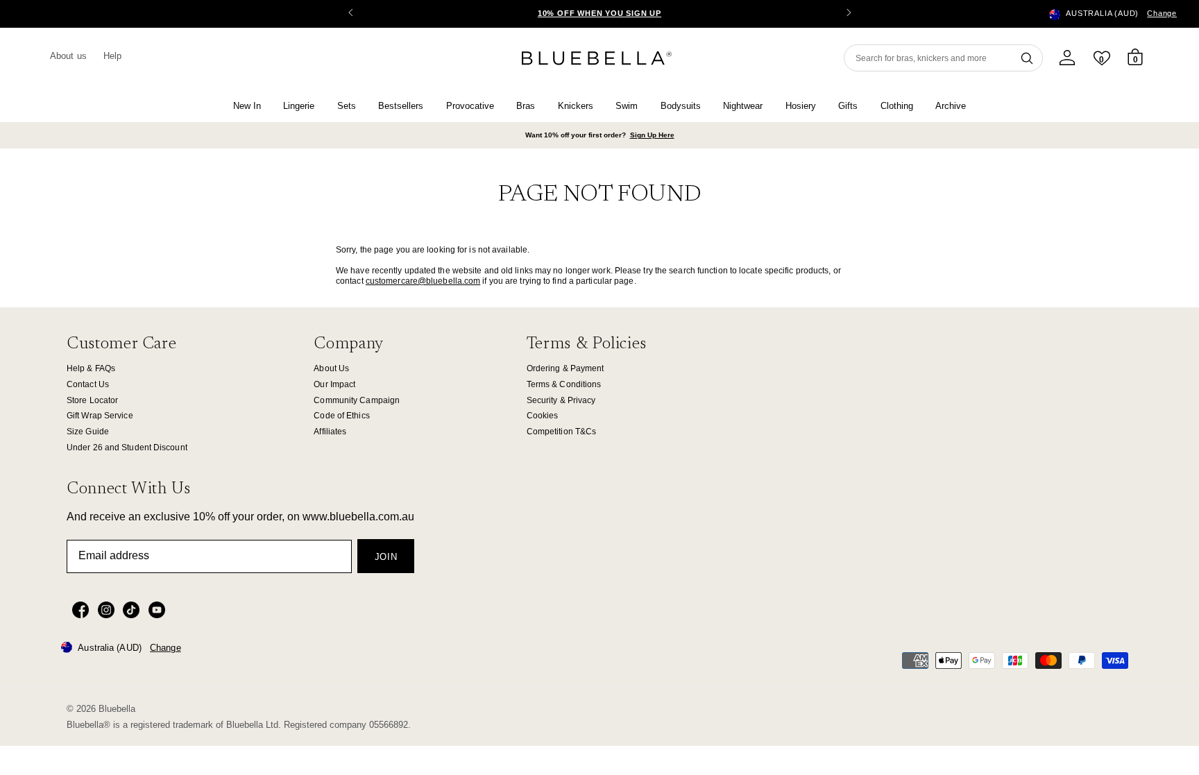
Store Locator (92, 400)
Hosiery (800, 106)
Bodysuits (681, 106)
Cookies (543, 415)
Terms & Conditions (564, 384)
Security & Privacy (561, 400)
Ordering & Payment (565, 368)
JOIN (386, 557)
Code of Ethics (341, 415)
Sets (346, 106)
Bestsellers (400, 106)
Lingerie (298, 106)
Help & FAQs (91, 368)
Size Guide (88, 431)
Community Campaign (357, 400)
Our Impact (334, 384)
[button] (848, 14)
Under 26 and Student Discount (127, 447)
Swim (626, 106)
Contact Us (88, 384)
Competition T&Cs (562, 431)
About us (68, 56)
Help (112, 56)
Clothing (897, 106)
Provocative (470, 106)
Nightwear (743, 106)
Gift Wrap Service (100, 415)
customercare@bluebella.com (423, 281)
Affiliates (330, 431)
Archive (950, 106)
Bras (525, 106)
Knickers (575, 106)
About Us (331, 368)
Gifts (848, 106)
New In (247, 106)
